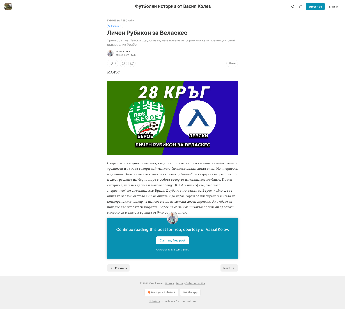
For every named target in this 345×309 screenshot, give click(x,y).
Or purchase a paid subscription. (172, 249)
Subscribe (315, 6)
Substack (154, 301)
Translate (115, 25)
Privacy (169, 283)
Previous (121, 268)
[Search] (292, 6)
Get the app (190, 292)
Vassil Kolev (123, 51)
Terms (179, 283)
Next (226, 268)
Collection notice (195, 283)
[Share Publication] (300, 6)
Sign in (334, 6)
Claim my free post (172, 240)
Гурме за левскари (120, 20)
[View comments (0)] (123, 63)
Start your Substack (163, 292)
